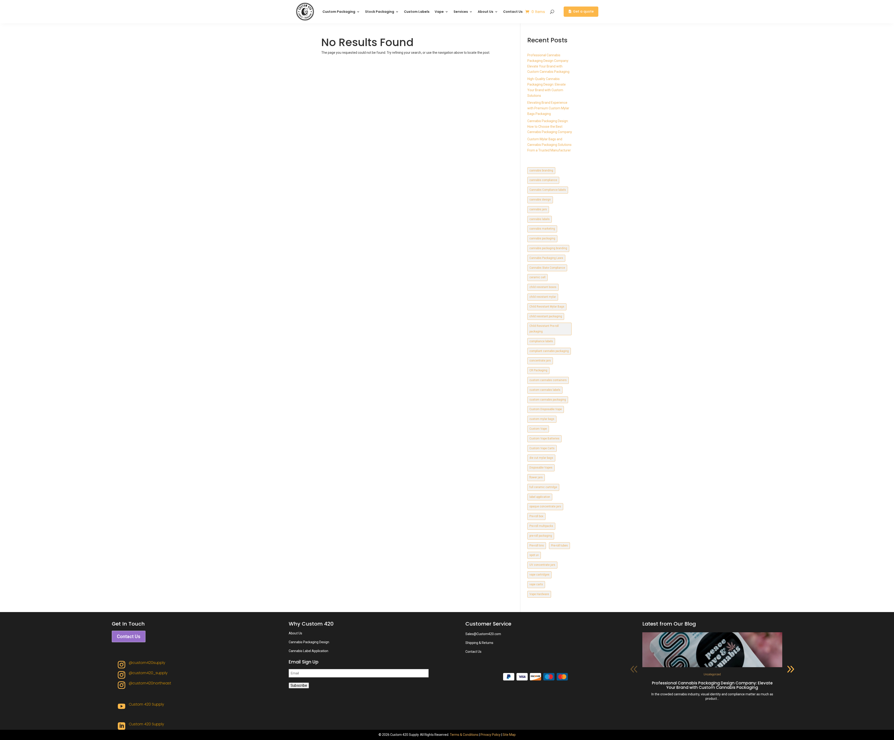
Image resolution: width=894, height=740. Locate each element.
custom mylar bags (541, 419)
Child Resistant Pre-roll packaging (544, 328)
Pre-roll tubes (559, 545)
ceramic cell (537, 277)
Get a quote (583, 11)
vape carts (536, 584)
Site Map (509, 735)
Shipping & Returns (479, 643)
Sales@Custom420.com (483, 634)
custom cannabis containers (548, 380)
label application (539, 497)
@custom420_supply (148, 673)
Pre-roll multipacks (541, 526)
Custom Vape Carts (542, 448)
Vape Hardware (539, 594)
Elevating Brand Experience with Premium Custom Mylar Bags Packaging (548, 108)
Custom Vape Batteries (544, 438)
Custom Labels (417, 11)
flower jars (536, 477)
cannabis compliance (543, 180)
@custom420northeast (150, 683)
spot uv (534, 555)
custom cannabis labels (544, 390)
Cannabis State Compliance (547, 267)
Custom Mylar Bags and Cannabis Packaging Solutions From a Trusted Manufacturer (549, 144)
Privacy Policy (491, 735)
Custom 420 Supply (146, 704)
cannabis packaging (542, 238)
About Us (485, 11)
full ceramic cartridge (543, 487)
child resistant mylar (542, 296)
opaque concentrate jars (545, 506)
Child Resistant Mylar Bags (546, 306)
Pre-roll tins (536, 545)
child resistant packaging (545, 316)
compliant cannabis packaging (549, 351)
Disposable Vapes (540, 467)
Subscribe (299, 685)
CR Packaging (538, 370)
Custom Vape (538, 428)
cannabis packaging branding (548, 248)
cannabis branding (541, 170)
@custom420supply (147, 662)
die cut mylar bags (541, 457)
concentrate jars (540, 360)
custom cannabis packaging (547, 399)
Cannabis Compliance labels (547, 189)
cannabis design (540, 199)
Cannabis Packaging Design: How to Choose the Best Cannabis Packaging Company (549, 126)
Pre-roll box (536, 516)
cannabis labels (539, 219)
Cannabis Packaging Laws (546, 258)
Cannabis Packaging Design (309, 642)
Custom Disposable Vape (545, 409)
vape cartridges (539, 574)
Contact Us (513, 11)
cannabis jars (538, 209)
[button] (790, 669)
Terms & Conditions (464, 735)
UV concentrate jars (542, 564)
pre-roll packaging (540, 535)
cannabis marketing (542, 228)
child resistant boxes (542, 287)
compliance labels (541, 341)
